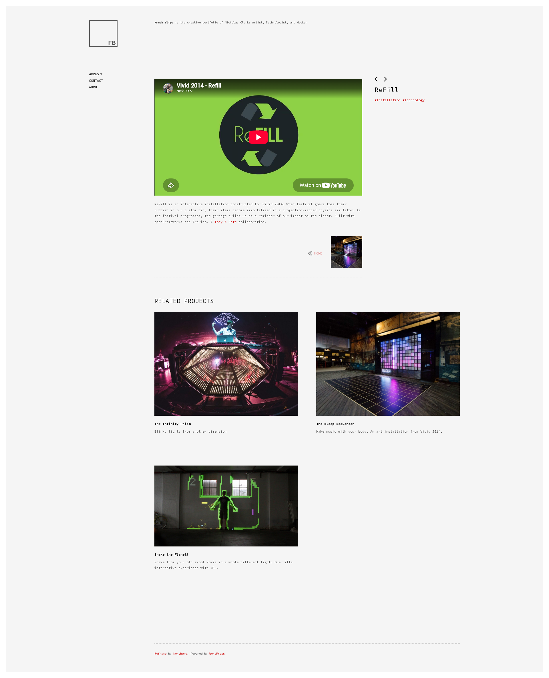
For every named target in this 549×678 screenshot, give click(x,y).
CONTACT (96, 80)
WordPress (217, 653)
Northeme (180, 653)
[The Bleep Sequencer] (346, 252)
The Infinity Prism (172, 423)
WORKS (94, 74)
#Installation (388, 100)
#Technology (414, 100)
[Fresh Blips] (103, 34)
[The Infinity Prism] (377, 79)
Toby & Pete (225, 222)
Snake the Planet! (171, 554)
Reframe (160, 653)
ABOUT (94, 87)
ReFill (387, 89)
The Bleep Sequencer (335, 423)
